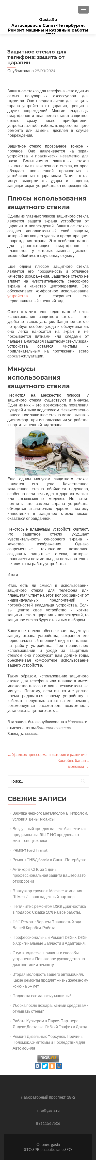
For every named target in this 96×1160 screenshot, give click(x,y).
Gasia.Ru (48, 19)
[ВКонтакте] (38, 1066)
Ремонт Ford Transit (30, 850)
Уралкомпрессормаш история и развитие (47, 754)
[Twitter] (45, 1066)
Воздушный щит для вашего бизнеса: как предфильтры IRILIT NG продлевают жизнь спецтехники (49, 834)
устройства (17, 295)
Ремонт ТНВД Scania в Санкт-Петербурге (49, 859)
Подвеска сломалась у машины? (42, 995)
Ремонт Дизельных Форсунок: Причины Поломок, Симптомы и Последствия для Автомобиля (49, 1042)
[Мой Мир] (59, 1066)
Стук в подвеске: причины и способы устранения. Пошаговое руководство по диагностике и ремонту (49, 958)
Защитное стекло (53, 727)
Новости (76, 721)
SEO (68, 1149)
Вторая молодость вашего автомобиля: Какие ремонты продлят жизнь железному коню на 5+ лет (50, 980)
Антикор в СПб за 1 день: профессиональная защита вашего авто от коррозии (49, 875)
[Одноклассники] (52, 1066)
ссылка (31, 733)
